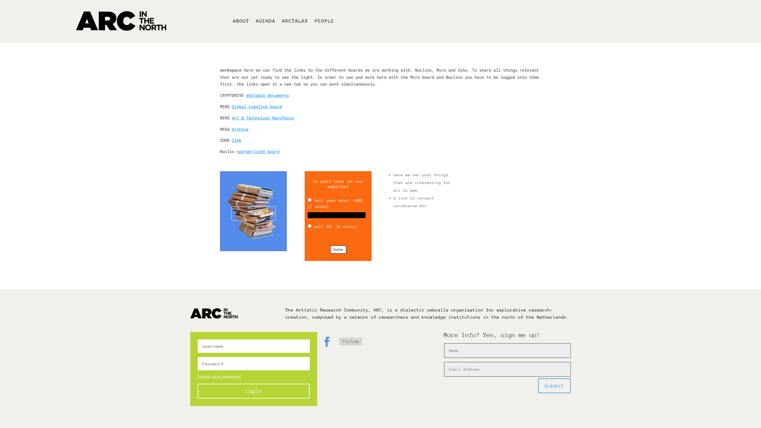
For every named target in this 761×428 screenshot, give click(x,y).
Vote (338, 249)
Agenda (265, 21)
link (236, 140)
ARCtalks (295, 21)
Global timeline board (257, 106)
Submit (554, 386)
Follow (351, 341)
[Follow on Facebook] (327, 342)
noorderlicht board (258, 151)
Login (254, 391)
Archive (240, 129)
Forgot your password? (219, 376)
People (324, 21)
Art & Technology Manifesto (263, 118)
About (241, 21)
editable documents (267, 95)
